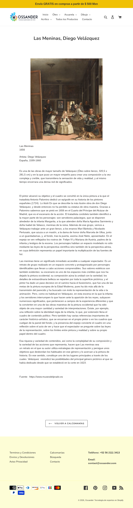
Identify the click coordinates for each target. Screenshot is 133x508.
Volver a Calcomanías (69, 423)
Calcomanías (57, 452)
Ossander (89, 500)
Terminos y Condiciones (23, 452)
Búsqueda (55, 457)
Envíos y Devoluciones (22, 457)
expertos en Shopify (115, 500)
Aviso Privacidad (19, 461)
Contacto (55, 461)
